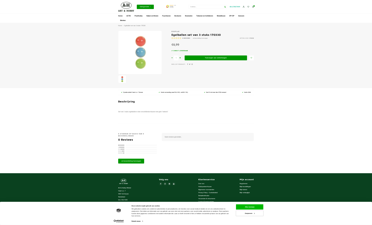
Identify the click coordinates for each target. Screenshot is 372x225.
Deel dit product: (178, 64)
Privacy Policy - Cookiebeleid (208, 193)
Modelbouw (221, 16)
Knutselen (188, 16)
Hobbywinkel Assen (205, 187)
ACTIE (128, 16)
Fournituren (166, 16)
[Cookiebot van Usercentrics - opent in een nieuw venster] (118, 221)
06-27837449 (235, 7)
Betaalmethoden (203, 196)
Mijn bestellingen (245, 187)
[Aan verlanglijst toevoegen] (251, 57)
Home (120, 16)
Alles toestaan (249, 207)
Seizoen (241, 16)
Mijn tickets (243, 190)
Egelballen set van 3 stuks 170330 (134, 26)
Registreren (243, 184)
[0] (253, 7)
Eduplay (175, 32)
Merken (123, 20)
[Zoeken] (225, 7)
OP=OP (231, 16)
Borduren (177, 16)
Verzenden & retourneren (206, 199)
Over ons (201, 184)
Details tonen (136, 221)
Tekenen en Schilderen (204, 16)
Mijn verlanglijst (245, 193)
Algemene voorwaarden (206, 190)
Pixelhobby (139, 16)
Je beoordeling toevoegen (200, 38)
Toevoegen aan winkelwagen (216, 58)
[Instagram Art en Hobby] (165, 184)
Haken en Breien (152, 16)
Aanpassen (248, 213)
